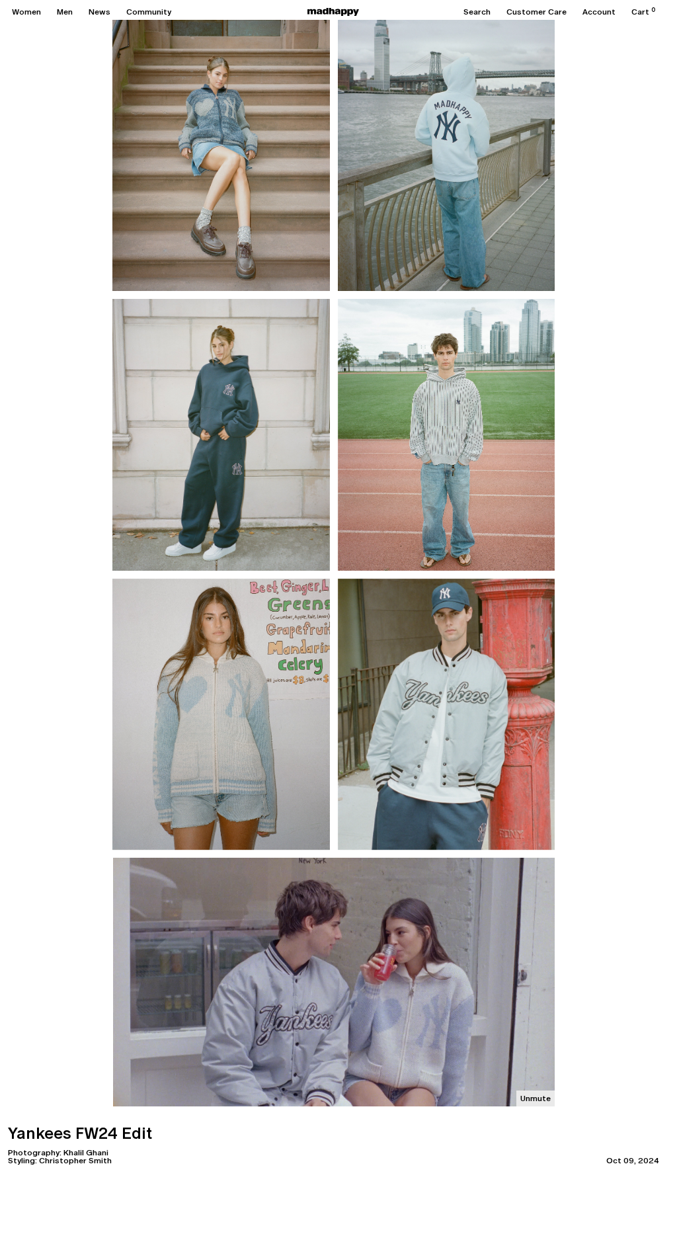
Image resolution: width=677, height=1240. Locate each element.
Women (26, 12)
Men (65, 12)
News (99, 12)
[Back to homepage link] (333, 12)
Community (148, 12)
